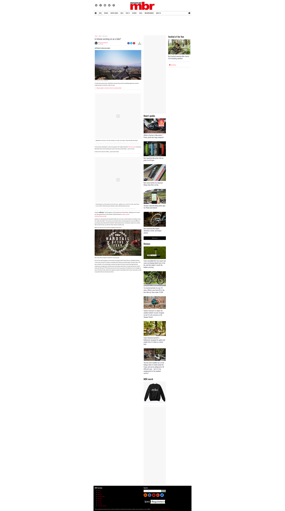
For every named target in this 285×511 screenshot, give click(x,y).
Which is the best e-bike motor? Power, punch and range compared (154, 136)
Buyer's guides (149, 115)
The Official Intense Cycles (110, 143)
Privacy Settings (167, 509)
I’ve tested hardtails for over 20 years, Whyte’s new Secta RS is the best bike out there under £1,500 (154, 290)
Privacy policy (160, 509)
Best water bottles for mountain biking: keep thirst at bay (153, 184)
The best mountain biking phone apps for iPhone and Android (154, 206)
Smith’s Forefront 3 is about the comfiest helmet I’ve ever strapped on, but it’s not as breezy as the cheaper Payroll (154, 313)
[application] (118, 242)
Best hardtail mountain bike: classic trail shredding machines (178, 57)
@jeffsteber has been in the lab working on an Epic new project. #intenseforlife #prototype (117, 140)
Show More (173, 65)
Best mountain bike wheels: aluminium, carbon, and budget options (153, 230)
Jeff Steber (111, 208)
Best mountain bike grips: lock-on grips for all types (153, 159)
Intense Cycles (132, 147)
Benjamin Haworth (103, 42)
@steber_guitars (125, 214)
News (100, 36)
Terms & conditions (154, 509)
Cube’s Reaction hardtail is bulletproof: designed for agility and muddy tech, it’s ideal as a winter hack (154, 341)
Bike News (105, 36)
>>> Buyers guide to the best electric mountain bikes (108, 88)
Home (96, 36)
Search (163, 491)
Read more (154, 238)
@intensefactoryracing (100, 216)
